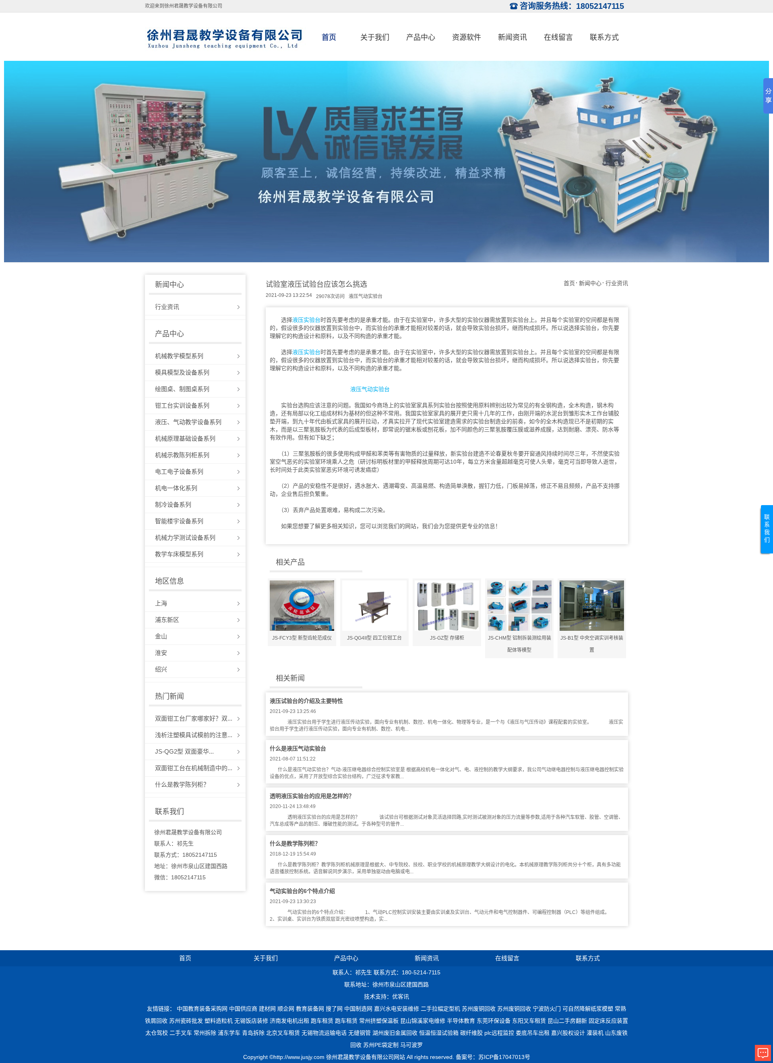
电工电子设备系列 (179, 471)
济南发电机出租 (289, 1020)
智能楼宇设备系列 (179, 521)
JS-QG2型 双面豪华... (184, 751)
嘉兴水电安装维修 (396, 1008)
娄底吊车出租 (533, 1033)
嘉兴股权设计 (568, 1033)
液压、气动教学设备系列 (188, 422)
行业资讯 (167, 306)
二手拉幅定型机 (440, 1008)
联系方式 (604, 37)
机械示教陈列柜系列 (182, 455)
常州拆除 (205, 1033)
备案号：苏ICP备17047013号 (493, 1057)
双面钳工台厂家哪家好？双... (193, 718)
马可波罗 (411, 1045)
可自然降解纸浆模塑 (587, 1008)
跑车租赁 (322, 1020)
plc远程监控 (499, 1033)
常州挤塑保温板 (379, 1020)
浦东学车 (229, 1033)
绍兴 (161, 669)
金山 (161, 636)
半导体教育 (461, 1020)
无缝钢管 (359, 1033)
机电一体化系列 (176, 488)
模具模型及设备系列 (182, 372)
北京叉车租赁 (283, 1033)
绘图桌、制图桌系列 (182, 388)
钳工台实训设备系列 (182, 405)
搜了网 (334, 1008)
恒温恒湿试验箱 (439, 1033)
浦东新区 (167, 619)
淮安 (161, 652)
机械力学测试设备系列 (185, 537)
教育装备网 (310, 1008)
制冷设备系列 (173, 504)
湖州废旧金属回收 (395, 1033)
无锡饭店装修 (251, 1020)
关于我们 (374, 37)
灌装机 (595, 1033)
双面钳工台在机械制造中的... (193, 768)
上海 (161, 603)
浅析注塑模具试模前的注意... (193, 734)
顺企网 (285, 1008)
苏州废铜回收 (479, 1008)
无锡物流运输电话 (324, 1033)
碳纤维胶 (471, 1033)
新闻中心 (590, 283)
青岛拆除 (253, 1033)
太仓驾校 (156, 1033)
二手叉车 (180, 1033)
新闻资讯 (512, 37)
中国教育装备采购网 (202, 1008)
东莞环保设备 (494, 1020)
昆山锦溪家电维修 (422, 1020)
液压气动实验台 (365, 296)
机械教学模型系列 (179, 355)
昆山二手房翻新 (567, 1020)
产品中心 (420, 37)
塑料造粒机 (219, 1020)
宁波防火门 (547, 1008)
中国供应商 (243, 1008)
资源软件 (466, 37)
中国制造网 (358, 1008)
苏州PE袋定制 (381, 1045)
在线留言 (558, 37)
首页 (329, 37)
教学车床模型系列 (179, 554)
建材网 (267, 1008)
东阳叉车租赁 (529, 1020)
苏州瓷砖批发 (186, 1020)
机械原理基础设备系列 (185, 438)
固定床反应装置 (608, 1020)
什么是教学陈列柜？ (182, 784)
